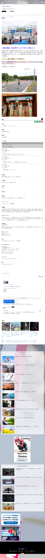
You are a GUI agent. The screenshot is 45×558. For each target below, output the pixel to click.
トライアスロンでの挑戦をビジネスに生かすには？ (24, 374)
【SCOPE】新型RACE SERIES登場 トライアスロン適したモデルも (26, 486)
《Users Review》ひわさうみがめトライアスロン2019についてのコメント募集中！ (21, 340)
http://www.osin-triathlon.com (7, 264)
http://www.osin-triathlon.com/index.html (9, 258)
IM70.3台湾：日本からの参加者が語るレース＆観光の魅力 (25, 391)
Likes (40, 311)
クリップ (12, 11)
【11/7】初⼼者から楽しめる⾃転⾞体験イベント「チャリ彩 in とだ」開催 (28, 477)
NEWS (4, 273)
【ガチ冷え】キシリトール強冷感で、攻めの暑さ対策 (24, 417)
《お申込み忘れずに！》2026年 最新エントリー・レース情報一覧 (26, 426)
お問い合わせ (20, 551)
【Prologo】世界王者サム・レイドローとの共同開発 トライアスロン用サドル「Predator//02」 (28, 469)
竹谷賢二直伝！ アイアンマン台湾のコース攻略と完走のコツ (25, 365)
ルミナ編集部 (11, 16)
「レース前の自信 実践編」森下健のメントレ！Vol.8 (24, 400)
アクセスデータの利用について (30, 551)
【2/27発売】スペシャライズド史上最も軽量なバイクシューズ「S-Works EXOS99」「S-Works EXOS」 (34, 334)
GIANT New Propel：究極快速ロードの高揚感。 (23, 356)
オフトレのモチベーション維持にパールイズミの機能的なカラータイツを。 (25, 333)
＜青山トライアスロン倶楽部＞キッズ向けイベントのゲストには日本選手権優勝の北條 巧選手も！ (15, 333)
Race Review (7, 273)
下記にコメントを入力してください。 (10, 288)
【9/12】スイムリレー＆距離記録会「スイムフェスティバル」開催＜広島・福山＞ (28, 504)
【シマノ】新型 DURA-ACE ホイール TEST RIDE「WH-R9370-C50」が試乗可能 (28, 495)
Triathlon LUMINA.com (13, 551)
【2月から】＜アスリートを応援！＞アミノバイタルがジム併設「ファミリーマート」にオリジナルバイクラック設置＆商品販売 (6, 334)
